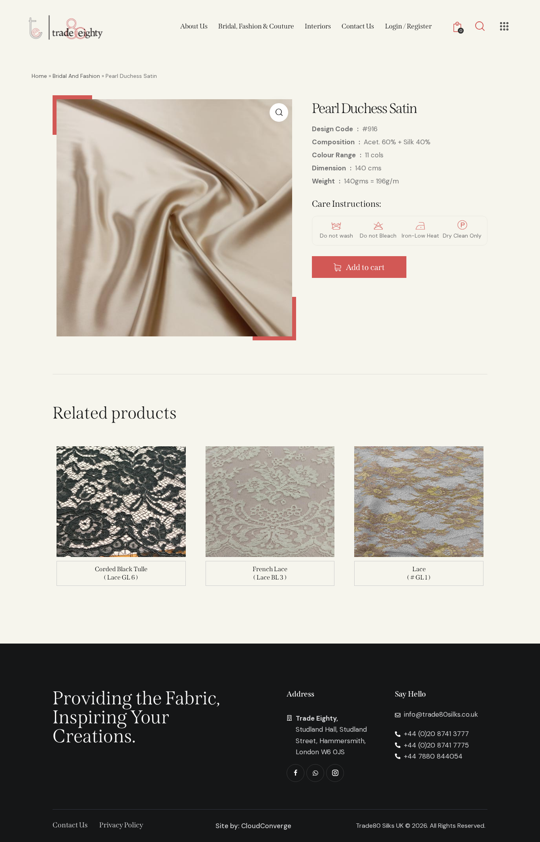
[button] (279, 112)
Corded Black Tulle (121, 569)
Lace (419, 569)
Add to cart (365, 267)
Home (39, 75)
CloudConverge (266, 825)
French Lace (270, 569)
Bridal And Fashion (76, 75)
